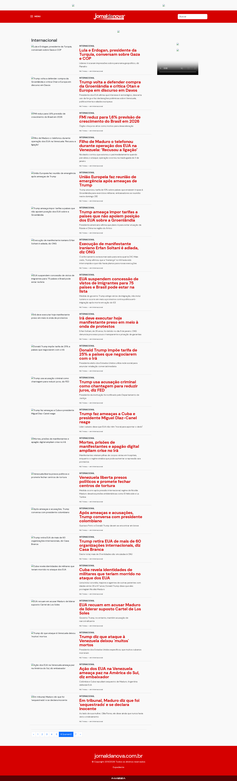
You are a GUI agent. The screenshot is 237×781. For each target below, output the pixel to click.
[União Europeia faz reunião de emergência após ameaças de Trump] (53, 175)
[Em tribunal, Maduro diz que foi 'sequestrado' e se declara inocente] (53, 698)
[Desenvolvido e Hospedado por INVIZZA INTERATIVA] (118, 778)
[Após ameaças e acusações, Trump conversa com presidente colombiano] (53, 510)
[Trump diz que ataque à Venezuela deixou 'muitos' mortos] (53, 635)
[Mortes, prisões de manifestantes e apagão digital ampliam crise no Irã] (53, 440)
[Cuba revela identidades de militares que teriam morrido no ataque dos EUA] (53, 568)
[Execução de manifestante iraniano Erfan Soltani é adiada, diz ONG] (53, 242)
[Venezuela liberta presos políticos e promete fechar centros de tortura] (53, 475)
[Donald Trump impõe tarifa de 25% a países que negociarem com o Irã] (53, 348)
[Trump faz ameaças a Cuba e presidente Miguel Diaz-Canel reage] (53, 412)
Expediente (118, 767)
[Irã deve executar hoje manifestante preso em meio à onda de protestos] (53, 316)
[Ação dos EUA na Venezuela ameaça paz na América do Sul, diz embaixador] (53, 666)
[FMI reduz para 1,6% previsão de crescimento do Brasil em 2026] (53, 115)
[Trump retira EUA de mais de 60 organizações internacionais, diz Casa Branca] (53, 541)
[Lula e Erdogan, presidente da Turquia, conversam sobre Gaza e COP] (53, 48)
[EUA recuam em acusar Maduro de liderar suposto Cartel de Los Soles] (53, 603)
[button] (32, 17)
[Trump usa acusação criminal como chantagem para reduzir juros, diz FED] (53, 380)
